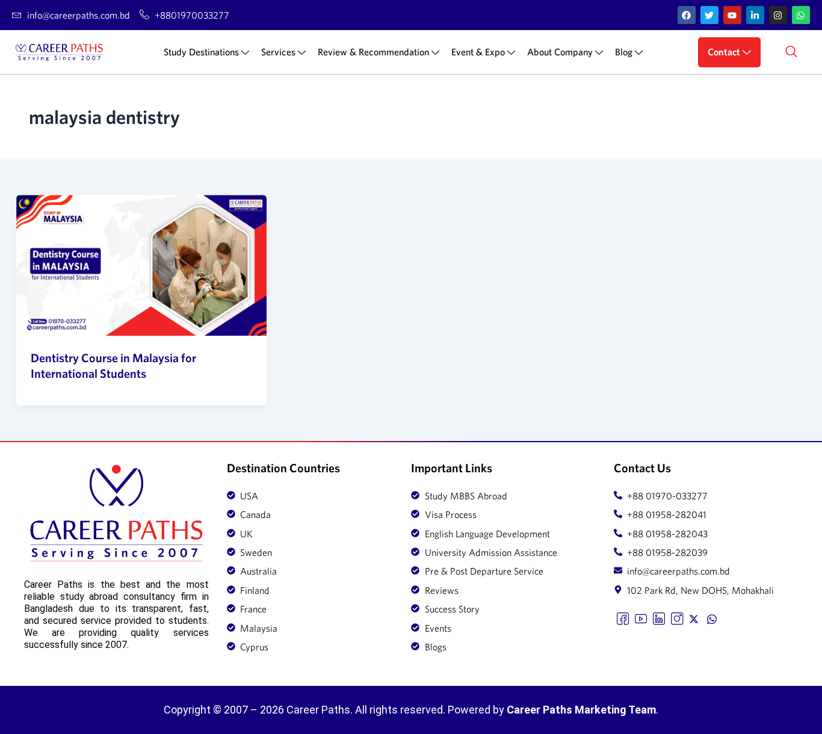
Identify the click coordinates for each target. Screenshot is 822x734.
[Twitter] (695, 618)
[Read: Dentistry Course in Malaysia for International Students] (141, 265)
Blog (623, 51)
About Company (560, 51)
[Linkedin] (659, 618)
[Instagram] (677, 618)
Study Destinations (201, 51)
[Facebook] (623, 618)
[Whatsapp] (713, 618)
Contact (724, 51)
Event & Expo (478, 51)
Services (278, 51)
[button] (791, 52)
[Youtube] (641, 618)
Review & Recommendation (373, 51)
